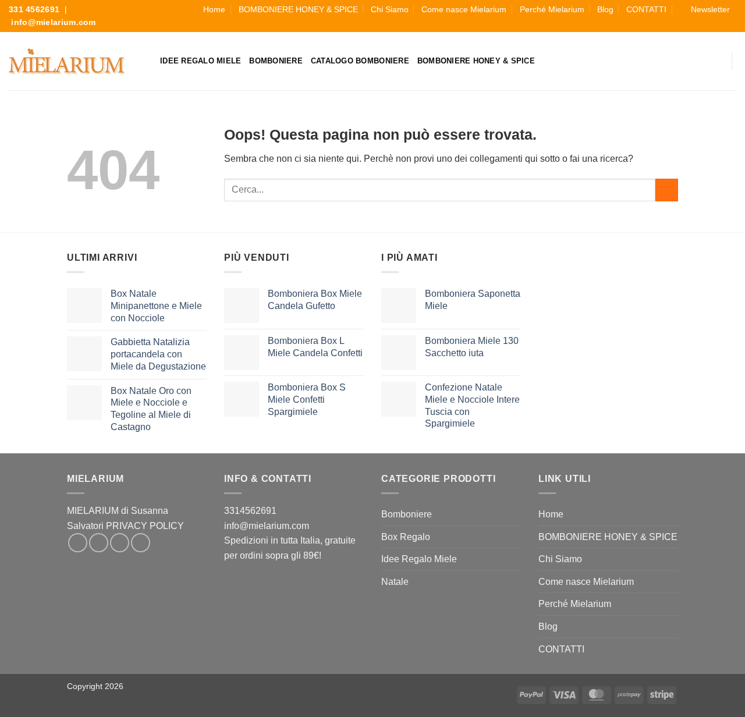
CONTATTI (646, 9)
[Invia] (666, 190)
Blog (605, 9)
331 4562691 (34, 9)
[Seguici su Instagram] (704, 25)
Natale (395, 582)
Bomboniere (276, 60)
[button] (705, 9)
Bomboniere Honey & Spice (476, 60)
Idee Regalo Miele (200, 60)
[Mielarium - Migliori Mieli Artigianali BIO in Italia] (67, 61)
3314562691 (250, 511)
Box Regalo (405, 537)
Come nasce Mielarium (463, 9)
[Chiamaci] (730, 25)
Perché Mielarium (552, 9)
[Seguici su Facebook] (691, 25)
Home (214, 9)
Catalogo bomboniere (360, 60)
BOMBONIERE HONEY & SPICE (298, 9)
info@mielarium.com (53, 22)
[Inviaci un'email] (716, 25)
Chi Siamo (390, 9)
